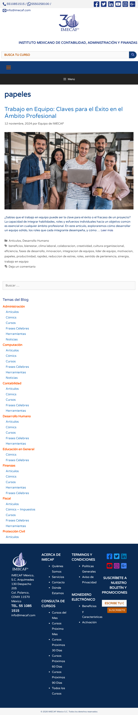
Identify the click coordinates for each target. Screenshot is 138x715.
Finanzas (9, 465)
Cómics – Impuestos (20, 509)
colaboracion (66, 246)
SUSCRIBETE (117, 610)
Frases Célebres (17, 328)
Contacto (58, 582)
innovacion (53, 251)
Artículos (15, 241)
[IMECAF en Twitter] (104, 5)
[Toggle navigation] (8, 67)
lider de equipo (106, 251)
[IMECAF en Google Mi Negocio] (132, 5)
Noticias (12, 339)
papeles (9, 256)
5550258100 (40, 4)
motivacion (125, 251)
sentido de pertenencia (100, 256)
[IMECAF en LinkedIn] (111, 5)
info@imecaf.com (19, 10)
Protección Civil (14, 531)
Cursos (11, 323)
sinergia (123, 256)
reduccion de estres (62, 256)
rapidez (42, 256)
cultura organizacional (108, 246)
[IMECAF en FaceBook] (96, 5)
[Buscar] (133, 54)
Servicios (58, 577)
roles (80, 256)
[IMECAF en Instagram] (125, 5)
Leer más (107, 230)
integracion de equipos (78, 251)
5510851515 (16, 4)
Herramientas (16, 334)
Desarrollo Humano (35, 241)
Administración (14, 306)
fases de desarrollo (32, 251)
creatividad (84, 246)
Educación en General (18, 449)
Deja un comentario (22, 266)
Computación (12, 345)
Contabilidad (12, 383)
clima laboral (47, 246)
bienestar (30, 246)
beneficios (16, 246)
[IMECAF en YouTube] (118, 5)
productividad (26, 256)
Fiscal (7, 498)
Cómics (11, 317)
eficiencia (11, 251)
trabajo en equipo (16, 261)
